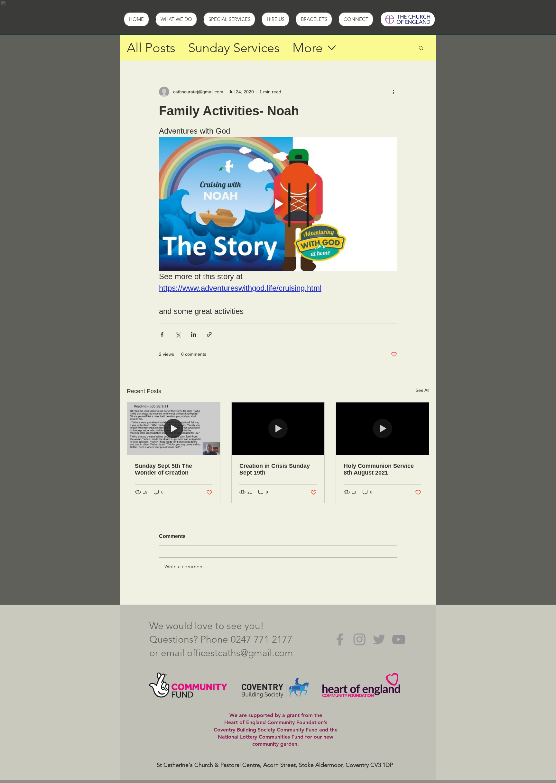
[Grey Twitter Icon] (379, 639)
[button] (421, 47)
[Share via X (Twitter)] (178, 334)
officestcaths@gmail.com (240, 653)
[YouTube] (399, 639)
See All (422, 390)
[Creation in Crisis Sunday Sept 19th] (278, 428)
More (307, 47)
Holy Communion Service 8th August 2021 (379, 469)
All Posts (151, 47)
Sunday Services (234, 47)
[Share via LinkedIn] (193, 334)
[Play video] (278, 204)
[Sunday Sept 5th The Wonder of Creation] (173, 428)
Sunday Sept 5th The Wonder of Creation (163, 469)
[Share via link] (209, 334)
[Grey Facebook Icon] (340, 639)
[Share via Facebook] (162, 334)
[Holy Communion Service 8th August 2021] (382, 428)
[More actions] (393, 92)
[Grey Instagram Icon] (359, 639)
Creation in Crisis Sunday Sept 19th (274, 469)
